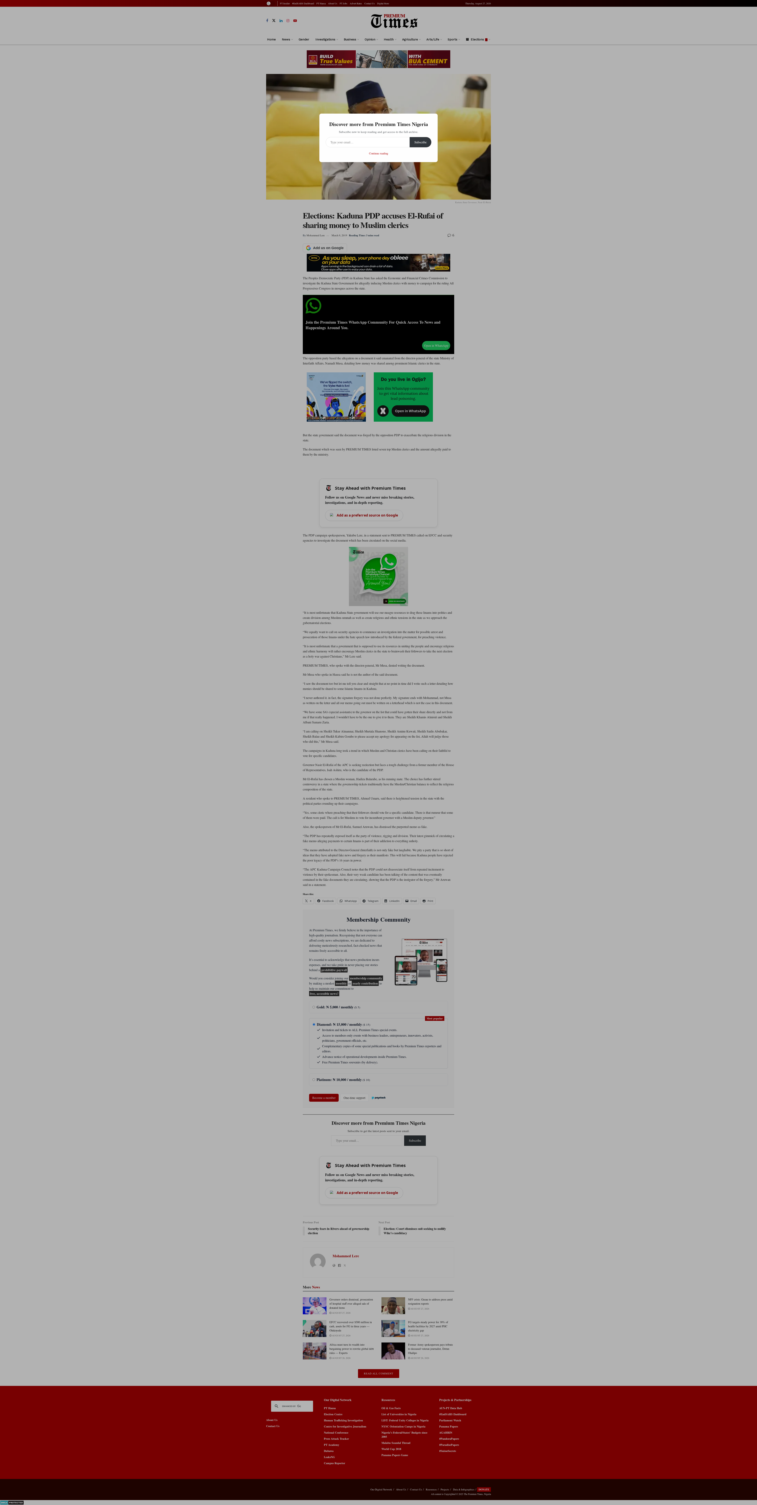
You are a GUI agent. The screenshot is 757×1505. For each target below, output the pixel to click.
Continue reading (378, 153)
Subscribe (420, 142)
